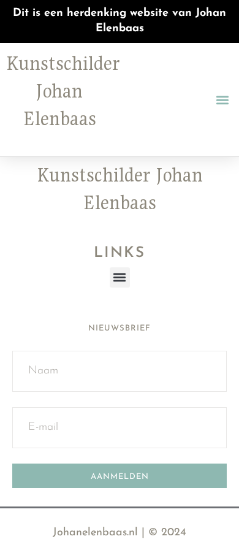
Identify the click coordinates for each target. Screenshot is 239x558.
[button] (223, 100)
